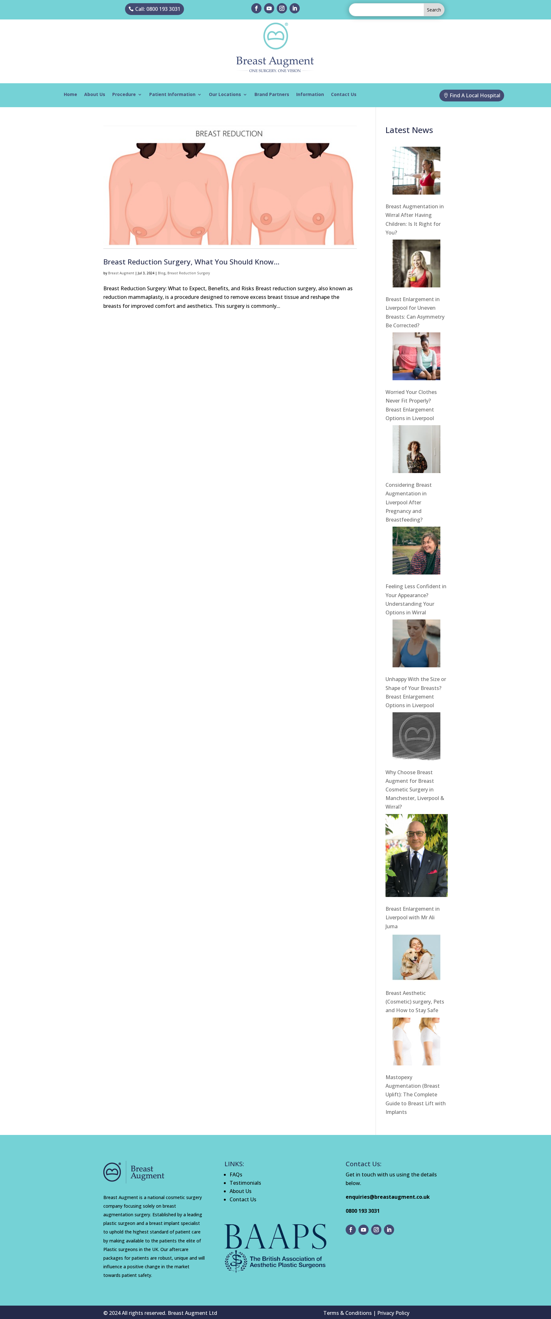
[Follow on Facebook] (256, 8)
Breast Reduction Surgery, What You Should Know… (191, 262)
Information (310, 94)
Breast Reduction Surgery (188, 273)
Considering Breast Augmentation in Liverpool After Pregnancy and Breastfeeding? (409, 502)
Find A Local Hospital (475, 95)
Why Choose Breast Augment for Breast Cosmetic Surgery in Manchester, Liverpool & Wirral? (415, 790)
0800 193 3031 (363, 1210)
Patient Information (172, 94)
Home (70, 94)
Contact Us (343, 94)
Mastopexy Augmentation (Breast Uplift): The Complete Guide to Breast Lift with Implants (416, 1094)
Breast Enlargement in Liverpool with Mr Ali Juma (413, 917)
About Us (94, 94)
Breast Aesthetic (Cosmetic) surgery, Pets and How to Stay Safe (415, 1001)
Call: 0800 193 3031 (157, 8)
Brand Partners (271, 94)
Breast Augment (121, 273)
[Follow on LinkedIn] (295, 8)
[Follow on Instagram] (282, 8)
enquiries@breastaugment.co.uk (388, 1196)
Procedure (124, 94)
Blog (161, 273)
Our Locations (225, 94)
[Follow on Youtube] (269, 8)
